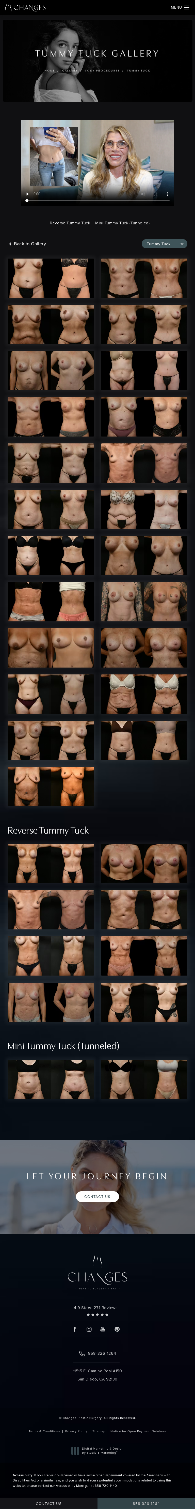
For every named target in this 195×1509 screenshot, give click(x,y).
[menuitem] (75, 1329)
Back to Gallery (29, 243)
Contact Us (97, 1196)
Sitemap (98, 1431)
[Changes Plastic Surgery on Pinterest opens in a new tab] (117, 1329)
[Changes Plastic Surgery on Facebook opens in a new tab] (75, 1329)
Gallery (70, 70)
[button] (186, 8)
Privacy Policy (76, 1431)
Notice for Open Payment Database (138, 1431)
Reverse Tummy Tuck (70, 223)
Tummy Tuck (138, 70)
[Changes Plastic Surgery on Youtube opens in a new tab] (103, 1329)
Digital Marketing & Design (103, 1451)
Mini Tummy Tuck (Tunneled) (122, 223)
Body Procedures (102, 70)
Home (50, 70)
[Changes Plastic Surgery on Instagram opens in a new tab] (89, 1329)
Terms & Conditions (44, 1431)
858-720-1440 (106, 1485)
